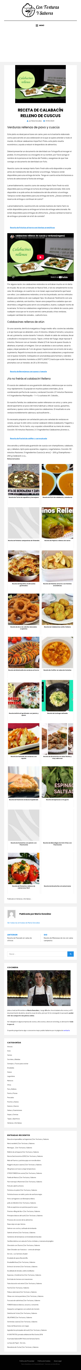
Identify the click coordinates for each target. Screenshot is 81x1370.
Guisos (9, 1072)
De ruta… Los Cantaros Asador (17, 1254)
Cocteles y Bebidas (13, 1059)
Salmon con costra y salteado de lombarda (21, 1228)
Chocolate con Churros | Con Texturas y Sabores (23, 1245)
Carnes (9, 1055)
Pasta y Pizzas (12, 1093)
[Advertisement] (40, 43)
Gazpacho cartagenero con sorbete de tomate (23, 1309)
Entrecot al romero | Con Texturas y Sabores (22, 1267)
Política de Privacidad (27, 1361)
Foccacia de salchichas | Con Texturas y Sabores (23, 1300)
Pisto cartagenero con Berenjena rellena (21, 1199)
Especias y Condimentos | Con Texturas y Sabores (24, 1275)
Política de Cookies (44, 1361)
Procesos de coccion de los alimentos (20, 1220)
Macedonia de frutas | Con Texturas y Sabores (22, 1347)
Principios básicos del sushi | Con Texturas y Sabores (25, 1216)
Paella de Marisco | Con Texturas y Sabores (21, 1177)
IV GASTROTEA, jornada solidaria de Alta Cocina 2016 (25, 1334)
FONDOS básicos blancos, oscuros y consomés (22, 1305)
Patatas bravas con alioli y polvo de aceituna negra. (24, 1194)
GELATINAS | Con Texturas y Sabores (19, 1317)
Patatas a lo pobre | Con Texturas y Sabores (22, 1190)
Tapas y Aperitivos (13, 1119)
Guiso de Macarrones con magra (18, 1326)
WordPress (56, 1364)
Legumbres (11, 1076)
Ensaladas (10, 1068)
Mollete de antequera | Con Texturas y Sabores (23, 1152)
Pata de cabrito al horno (15, 1186)
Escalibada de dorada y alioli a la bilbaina (20, 1271)
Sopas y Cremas (12, 1114)
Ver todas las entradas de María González (23, 923)
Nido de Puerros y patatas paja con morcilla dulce (24, 1160)
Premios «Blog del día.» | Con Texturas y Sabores (23, 1211)
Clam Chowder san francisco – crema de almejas (23, 1250)
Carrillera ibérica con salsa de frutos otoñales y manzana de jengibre (30, 1241)
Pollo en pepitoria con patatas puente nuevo (22, 1207)
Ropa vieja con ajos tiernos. (16, 1224)
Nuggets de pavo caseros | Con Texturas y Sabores (24, 1165)
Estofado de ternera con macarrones (20, 1279)
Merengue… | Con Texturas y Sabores (19, 1148)
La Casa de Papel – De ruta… (16, 1343)
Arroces (10, 1047)
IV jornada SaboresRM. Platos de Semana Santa (23, 1339)
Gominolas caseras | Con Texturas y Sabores (22, 1322)
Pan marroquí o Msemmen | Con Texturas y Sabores (24, 1182)
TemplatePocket (39, 1364)
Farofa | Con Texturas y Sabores (18, 1288)
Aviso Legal (57, 1361)
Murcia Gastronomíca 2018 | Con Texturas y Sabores (25, 1156)
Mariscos (10, 1081)
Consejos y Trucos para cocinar (17, 1064)
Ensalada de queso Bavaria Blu (17, 1258)
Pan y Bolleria (11, 1089)
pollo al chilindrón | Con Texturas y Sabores (21, 1203)
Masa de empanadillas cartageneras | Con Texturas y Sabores (28, 1139)
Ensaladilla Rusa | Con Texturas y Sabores (21, 1262)
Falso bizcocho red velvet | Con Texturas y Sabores (24, 1283)
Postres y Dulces (13, 1102)
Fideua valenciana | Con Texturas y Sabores (22, 1292)
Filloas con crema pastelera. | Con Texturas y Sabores (25, 1296)
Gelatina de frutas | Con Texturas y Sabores (22, 1313)
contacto (66, 1030)
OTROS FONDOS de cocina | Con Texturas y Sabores (24, 1173)
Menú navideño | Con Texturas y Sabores (21, 1143)
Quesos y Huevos (13, 1106)
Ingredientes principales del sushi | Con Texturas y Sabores (27, 1330)
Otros (9, 1085)
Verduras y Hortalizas (23, 899)
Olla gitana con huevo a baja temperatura (21, 1169)
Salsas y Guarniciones (14, 1110)
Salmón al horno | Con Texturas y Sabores (21, 1233)
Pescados (10, 1097)
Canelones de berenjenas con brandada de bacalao (24, 1237)
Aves (9, 1051)
